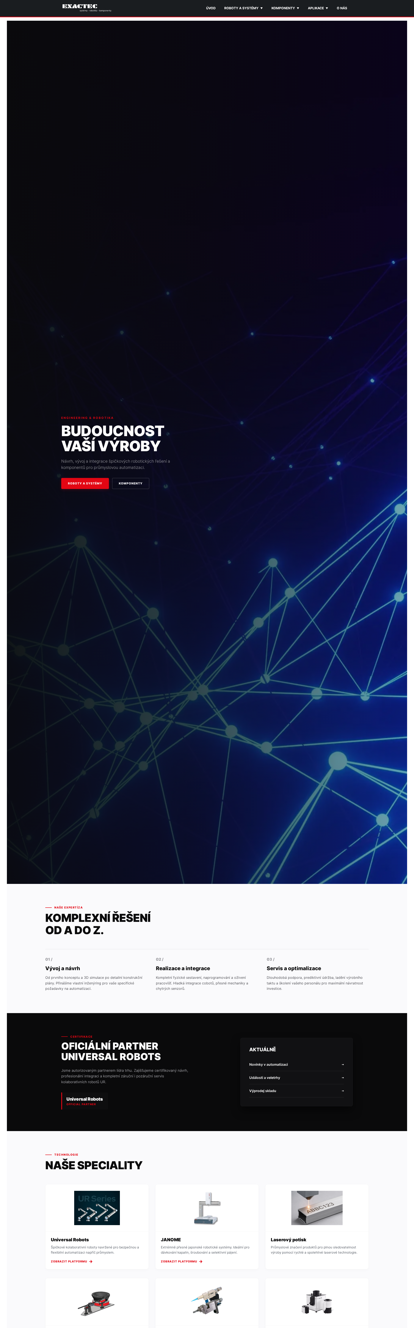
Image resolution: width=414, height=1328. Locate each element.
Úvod (211, 8)
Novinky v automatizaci (296, 1064)
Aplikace (318, 8)
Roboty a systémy (243, 8)
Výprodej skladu (296, 1091)
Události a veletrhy (296, 1077)
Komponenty (285, 8)
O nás (342, 8)
